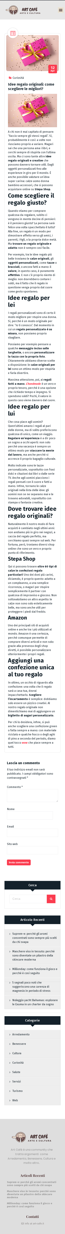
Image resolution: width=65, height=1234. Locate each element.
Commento (15, 787)
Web (15, 1100)
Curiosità (18, 77)
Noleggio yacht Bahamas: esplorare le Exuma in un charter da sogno (35, 1002)
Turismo (17, 1091)
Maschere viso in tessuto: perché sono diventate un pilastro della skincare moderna (33, 955)
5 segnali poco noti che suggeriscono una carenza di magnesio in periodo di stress (31, 986)
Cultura (16, 1053)
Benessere (19, 1043)
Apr (53, 69)
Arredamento (20, 1034)
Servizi (16, 1081)
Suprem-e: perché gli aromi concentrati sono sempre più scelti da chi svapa (34, 938)
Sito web (12, 844)
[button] (61, 10)
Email (10, 826)
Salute (16, 1072)
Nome (11, 809)
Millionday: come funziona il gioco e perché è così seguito (34, 971)
